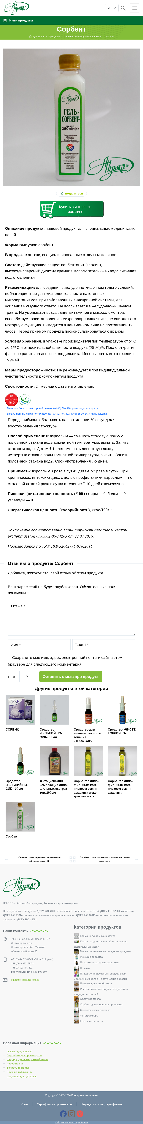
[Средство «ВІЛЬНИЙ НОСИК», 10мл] (54, 710)
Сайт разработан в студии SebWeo (71, 1122)
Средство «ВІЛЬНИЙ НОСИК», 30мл (17, 785)
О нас (24, 1104)
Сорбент (12, 836)
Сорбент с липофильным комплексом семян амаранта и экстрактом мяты (86, 788)
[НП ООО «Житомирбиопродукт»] (16, 8)
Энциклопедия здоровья (21, 1076)
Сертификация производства (24, 1055)
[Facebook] (63, 1113)
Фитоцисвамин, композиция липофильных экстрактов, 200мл (54, 787)
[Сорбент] (20, 817)
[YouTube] (80, 1113)
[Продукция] (72, 859)
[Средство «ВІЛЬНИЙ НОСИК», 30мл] (20, 761)
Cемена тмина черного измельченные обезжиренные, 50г (39, 859)
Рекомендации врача (19, 1051)
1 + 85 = (13, 676)
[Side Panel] (134, 8)
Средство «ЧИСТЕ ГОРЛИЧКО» (122, 731)
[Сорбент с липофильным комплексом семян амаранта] (122, 761)
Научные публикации (19, 1072)
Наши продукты (21, 20)
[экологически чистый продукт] (24, 399)
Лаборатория (15, 1063)
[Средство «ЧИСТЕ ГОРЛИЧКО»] (122, 710)
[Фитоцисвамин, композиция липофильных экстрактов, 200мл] (54, 761)
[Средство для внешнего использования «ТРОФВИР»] (88, 710)
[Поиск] (123, 7)
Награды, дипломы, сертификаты (27, 1059)
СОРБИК (12, 729)
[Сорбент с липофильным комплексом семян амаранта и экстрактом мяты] (88, 761)
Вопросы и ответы (18, 1067)
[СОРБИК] (20, 710)
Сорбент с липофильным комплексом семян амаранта (120, 787)
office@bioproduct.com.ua (25, 979)
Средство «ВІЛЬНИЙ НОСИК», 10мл (51, 733)
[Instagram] (71, 1113)
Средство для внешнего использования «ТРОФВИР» (87, 735)
